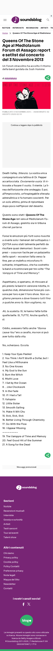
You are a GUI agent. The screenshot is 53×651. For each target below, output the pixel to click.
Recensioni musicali (14, 511)
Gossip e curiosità (13, 519)
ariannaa (11, 78)
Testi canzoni (10, 528)
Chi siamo (9, 553)
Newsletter (10, 584)
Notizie (6, 28)
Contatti (8, 588)
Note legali (9, 575)
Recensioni (32, 28)
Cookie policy (11, 562)
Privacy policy (11, 557)
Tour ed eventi (11, 533)
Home (5, 33)
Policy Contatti (11, 566)
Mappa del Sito (11, 579)
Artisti (44, 28)
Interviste (18, 28)
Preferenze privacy (13, 570)
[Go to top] (47, 641)
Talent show (10, 537)
